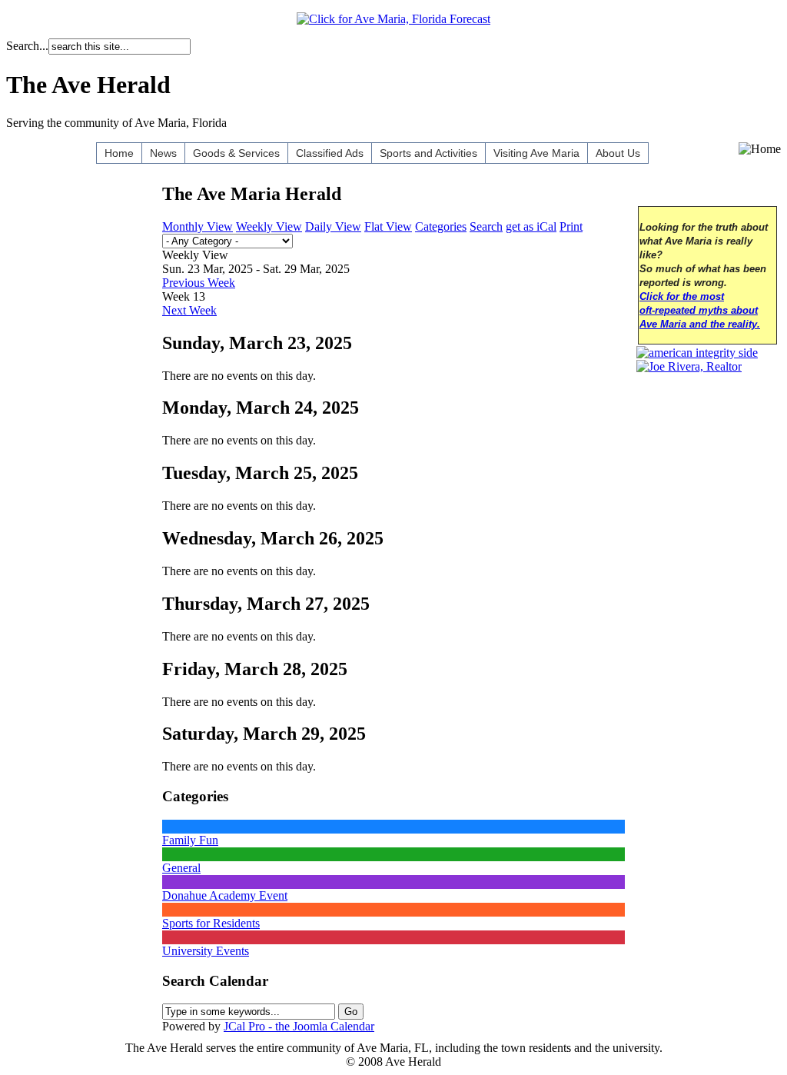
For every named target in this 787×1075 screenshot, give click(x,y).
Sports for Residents (211, 923)
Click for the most (681, 296)
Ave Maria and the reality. (699, 324)
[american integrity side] (697, 352)
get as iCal (531, 226)
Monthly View (197, 226)
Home (119, 153)
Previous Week (198, 282)
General (181, 867)
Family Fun (190, 840)
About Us (618, 153)
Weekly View (269, 226)
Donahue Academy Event (224, 895)
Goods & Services (236, 153)
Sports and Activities (428, 153)
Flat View (388, 226)
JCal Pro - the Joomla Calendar (299, 1026)
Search (486, 226)
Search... (27, 45)
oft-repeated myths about (698, 310)
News (163, 153)
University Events (205, 950)
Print (571, 226)
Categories (441, 226)
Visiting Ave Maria (536, 153)
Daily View (333, 226)
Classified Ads (330, 153)
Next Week (189, 310)
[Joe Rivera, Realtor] (689, 366)
